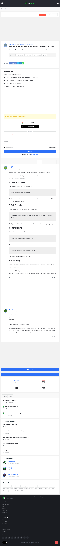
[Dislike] (13, 55)
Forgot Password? (52, 147)
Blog (13, 486)
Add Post (4, 514)
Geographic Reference (23, 488)
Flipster (15, 488)
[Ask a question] (56, 542)
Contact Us (4, 510)
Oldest (43, 162)
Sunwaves (5, 490)
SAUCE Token (51, 488)
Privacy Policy (5, 521)
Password (6, 141)
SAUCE (46, 488)
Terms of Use (5, 519)
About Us (4, 508)
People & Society (29, 44)
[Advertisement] (30, 29)
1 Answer (7, 427)
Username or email (8, 134)
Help (9, 468)
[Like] (10, 55)
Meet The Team (5, 504)
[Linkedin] (9, 537)
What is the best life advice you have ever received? (19, 80)
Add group (4, 512)
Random (54, 162)
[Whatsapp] (24, 537)
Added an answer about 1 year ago (16, 168)
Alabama (5, 486)
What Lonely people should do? (13, 83)
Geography (31, 488)
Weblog (22, 490)
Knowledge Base (6, 529)
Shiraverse (11, 461)
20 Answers (10, 409)
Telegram (11, 490)
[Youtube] (12, 537)
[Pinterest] (18, 537)
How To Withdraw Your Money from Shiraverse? (17, 413)
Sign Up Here (34, 154)
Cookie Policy (5, 523)
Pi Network (41, 488)
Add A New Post (30, 369)
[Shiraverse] (30, 3)
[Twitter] (6, 537)
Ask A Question (55, 9)
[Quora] (27, 537)
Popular (5, 396)
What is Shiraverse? (10, 400)
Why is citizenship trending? (12, 74)
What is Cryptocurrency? (11, 406)
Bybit (22, 486)
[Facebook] (3, 537)
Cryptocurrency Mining (8, 488)
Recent (48, 162)
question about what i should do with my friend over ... (17, 431)
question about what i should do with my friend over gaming (21, 77)
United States (17, 490)
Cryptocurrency (12, 474)
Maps (36, 488)
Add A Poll (30, 374)
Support (4, 531)
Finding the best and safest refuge (14, 86)
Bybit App (27, 486)
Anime (9, 486)
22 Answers (10, 402)
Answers (10, 396)
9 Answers (10, 415)
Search (4, 9)
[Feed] (21, 537)
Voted (39, 162)
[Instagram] (15, 537)
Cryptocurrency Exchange (43, 486)
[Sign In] (58, 3)
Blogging (17, 486)
